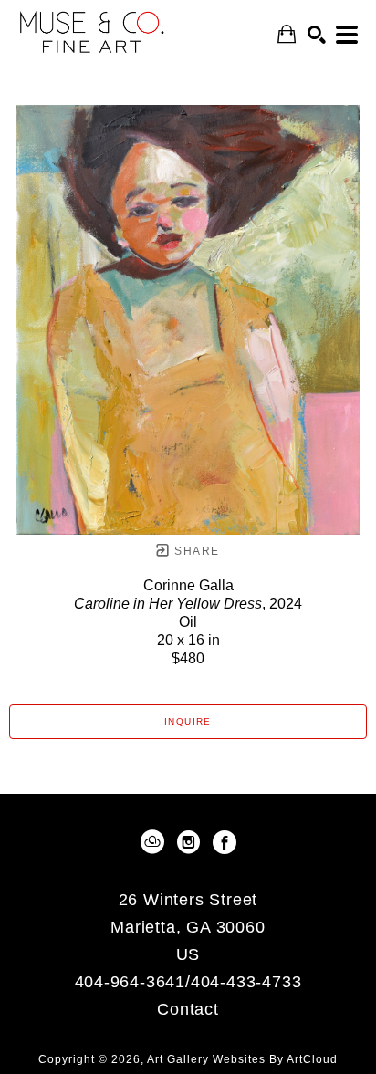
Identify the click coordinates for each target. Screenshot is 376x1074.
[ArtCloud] (156, 842)
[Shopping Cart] (286, 34)
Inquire (188, 721)
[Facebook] (224, 842)
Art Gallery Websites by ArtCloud (242, 1059)
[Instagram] (191, 842)
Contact (188, 1009)
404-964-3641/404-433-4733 (188, 982)
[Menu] (347, 35)
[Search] (317, 35)
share (195, 551)
